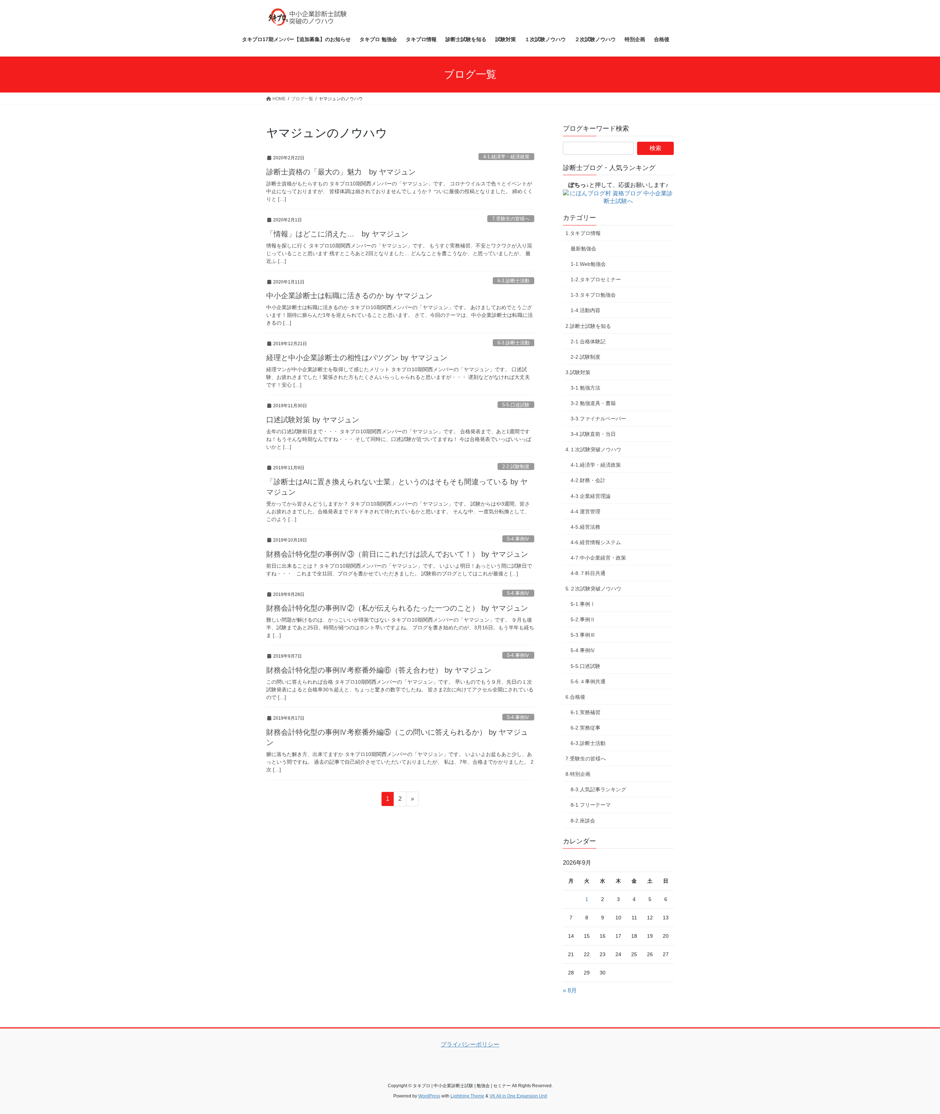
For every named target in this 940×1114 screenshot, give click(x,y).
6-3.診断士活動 (513, 280)
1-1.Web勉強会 (588, 264)
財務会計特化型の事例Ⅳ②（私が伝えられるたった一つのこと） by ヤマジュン (397, 608)
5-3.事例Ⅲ (583, 635)
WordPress (429, 1096)
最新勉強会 (583, 249)
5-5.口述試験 (515, 405)
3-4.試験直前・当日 (593, 434)
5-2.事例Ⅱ (583, 619)
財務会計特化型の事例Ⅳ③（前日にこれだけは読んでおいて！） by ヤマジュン (397, 554)
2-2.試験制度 (515, 466)
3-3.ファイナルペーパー (598, 419)
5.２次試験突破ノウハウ (593, 589)
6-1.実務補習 (585, 712)
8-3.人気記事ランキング (598, 789)
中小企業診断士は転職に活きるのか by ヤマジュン (349, 296)
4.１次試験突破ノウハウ (593, 449)
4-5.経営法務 (585, 527)
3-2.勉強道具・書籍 (593, 403)
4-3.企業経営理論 (591, 496)
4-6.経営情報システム (596, 542)
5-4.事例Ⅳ (518, 539)
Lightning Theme (467, 1096)
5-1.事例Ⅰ (583, 604)
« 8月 (570, 990)
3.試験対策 (577, 372)
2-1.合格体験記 (588, 341)
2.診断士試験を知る (588, 326)
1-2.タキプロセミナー (596, 279)
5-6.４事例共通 (588, 681)
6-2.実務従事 (585, 728)
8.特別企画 (577, 774)
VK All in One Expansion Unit (518, 1096)
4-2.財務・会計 (588, 480)
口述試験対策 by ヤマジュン (312, 420)
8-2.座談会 (583, 821)
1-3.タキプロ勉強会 (593, 295)
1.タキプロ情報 (583, 233)
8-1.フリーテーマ (591, 805)
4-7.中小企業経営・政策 (598, 558)
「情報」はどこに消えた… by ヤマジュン (337, 234)
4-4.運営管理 (585, 511)
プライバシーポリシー (470, 1044)
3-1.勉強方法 (585, 388)
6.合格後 (575, 697)
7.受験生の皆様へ (510, 218)
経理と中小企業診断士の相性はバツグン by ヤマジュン (356, 358)
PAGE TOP (913, 1074)
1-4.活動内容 (585, 310)
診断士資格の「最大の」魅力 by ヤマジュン (341, 172)
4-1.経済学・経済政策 (506, 156)
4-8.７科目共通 (588, 573)
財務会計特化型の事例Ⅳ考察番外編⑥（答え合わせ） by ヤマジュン (378, 670)
